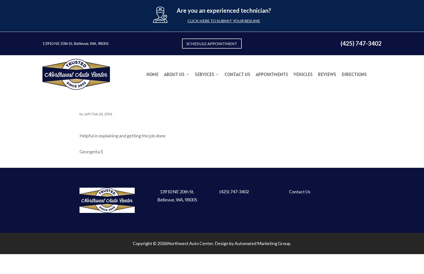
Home (152, 75)
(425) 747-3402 (234, 191)
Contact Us (237, 75)
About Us (174, 75)
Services (204, 75)
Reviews (327, 75)
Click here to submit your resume (223, 20)
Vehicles (303, 75)
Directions (354, 75)
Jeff (87, 114)
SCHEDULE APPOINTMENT (211, 43)
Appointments (272, 75)
